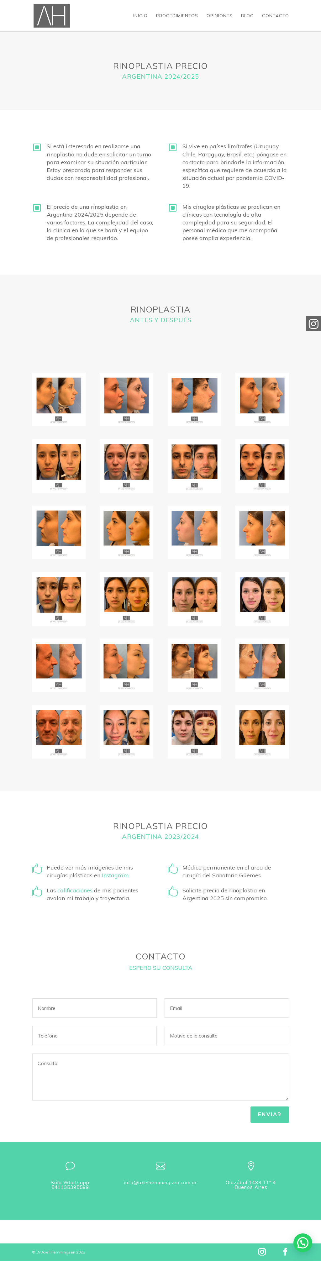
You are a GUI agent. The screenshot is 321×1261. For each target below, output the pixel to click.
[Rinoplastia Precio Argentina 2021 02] (59, 466)
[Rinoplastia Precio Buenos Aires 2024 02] (194, 599)
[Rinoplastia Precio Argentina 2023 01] (59, 532)
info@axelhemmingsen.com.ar (160, 1182)
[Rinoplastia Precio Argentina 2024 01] (126, 532)
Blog (247, 15)
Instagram (116, 875)
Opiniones (220, 15)
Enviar (270, 1114)
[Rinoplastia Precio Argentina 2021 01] (59, 399)
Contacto (275, 15)
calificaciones (74, 890)
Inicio (140, 15)
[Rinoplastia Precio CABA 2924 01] (262, 532)
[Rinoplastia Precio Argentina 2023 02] (59, 599)
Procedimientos (177, 15)
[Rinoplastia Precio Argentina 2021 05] (126, 399)
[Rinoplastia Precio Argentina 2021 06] (126, 466)
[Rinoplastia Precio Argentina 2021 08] (262, 466)
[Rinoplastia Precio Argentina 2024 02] (126, 599)
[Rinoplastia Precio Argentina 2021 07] (262, 399)
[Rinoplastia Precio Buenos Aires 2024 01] (194, 532)
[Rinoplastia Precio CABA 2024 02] (262, 599)
